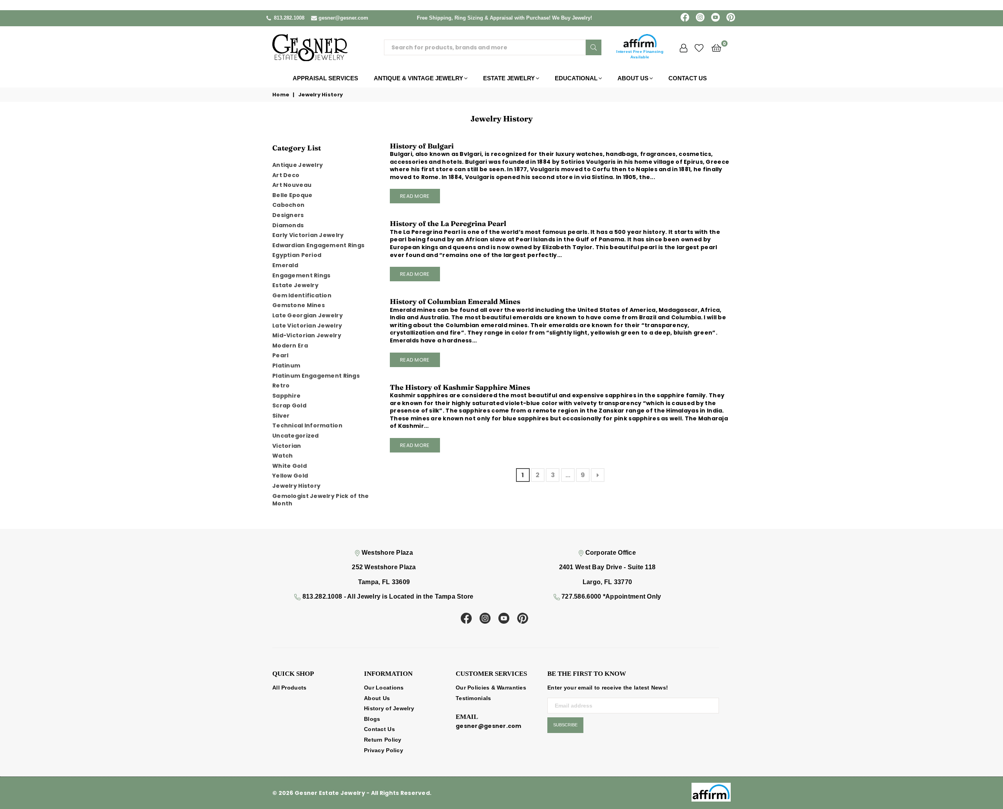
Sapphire (286, 396)
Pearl (280, 355)
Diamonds (288, 225)
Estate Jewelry (509, 78)
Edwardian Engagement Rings (318, 245)
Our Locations (384, 687)
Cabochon (288, 205)
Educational (576, 78)
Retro (281, 385)
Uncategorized (295, 436)
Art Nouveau (291, 185)
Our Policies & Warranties (491, 687)
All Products (289, 687)
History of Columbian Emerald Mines (455, 301)
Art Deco (285, 175)
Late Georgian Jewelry (307, 315)
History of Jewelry (389, 708)
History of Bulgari (422, 145)
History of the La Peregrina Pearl (448, 223)
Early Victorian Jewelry (308, 235)
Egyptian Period (296, 255)
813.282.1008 (289, 18)
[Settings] (683, 47)
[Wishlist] (699, 47)
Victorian (286, 446)
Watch (282, 456)
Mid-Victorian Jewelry (306, 335)
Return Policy (383, 740)
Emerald (285, 265)
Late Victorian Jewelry (307, 325)
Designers (288, 215)
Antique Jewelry (297, 165)
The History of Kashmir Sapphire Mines (460, 387)
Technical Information (307, 425)
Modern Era (290, 345)
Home (280, 94)
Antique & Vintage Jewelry (418, 78)
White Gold (289, 466)
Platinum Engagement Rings (316, 376)
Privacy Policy (383, 750)
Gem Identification (301, 295)
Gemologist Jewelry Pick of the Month (320, 500)
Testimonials (473, 698)
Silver (281, 416)
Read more (415, 196)
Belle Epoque (292, 195)
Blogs (372, 719)
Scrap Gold (289, 405)
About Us (632, 78)
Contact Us (687, 78)
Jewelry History (296, 486)
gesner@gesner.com (343, 18)
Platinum (286, 365)
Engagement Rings (301, 275)
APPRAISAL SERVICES (325, 78)
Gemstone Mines (298, 305)
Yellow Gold (290, 476)
